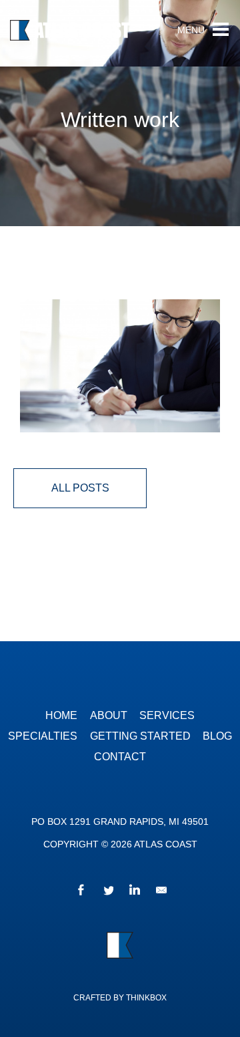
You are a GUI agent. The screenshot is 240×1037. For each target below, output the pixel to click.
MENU (191, 30)
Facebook (80, 892)
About (108, 715)
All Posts (80, 488)
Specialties (42, 736)
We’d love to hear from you (160, 892)
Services (167, 715)
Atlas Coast (90, 33)
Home (61, 715)
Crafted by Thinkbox (120, 997)
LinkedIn (133, 892)
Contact (120, 756)
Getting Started (140, 736)
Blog (217, 736)
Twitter (106, 892)
